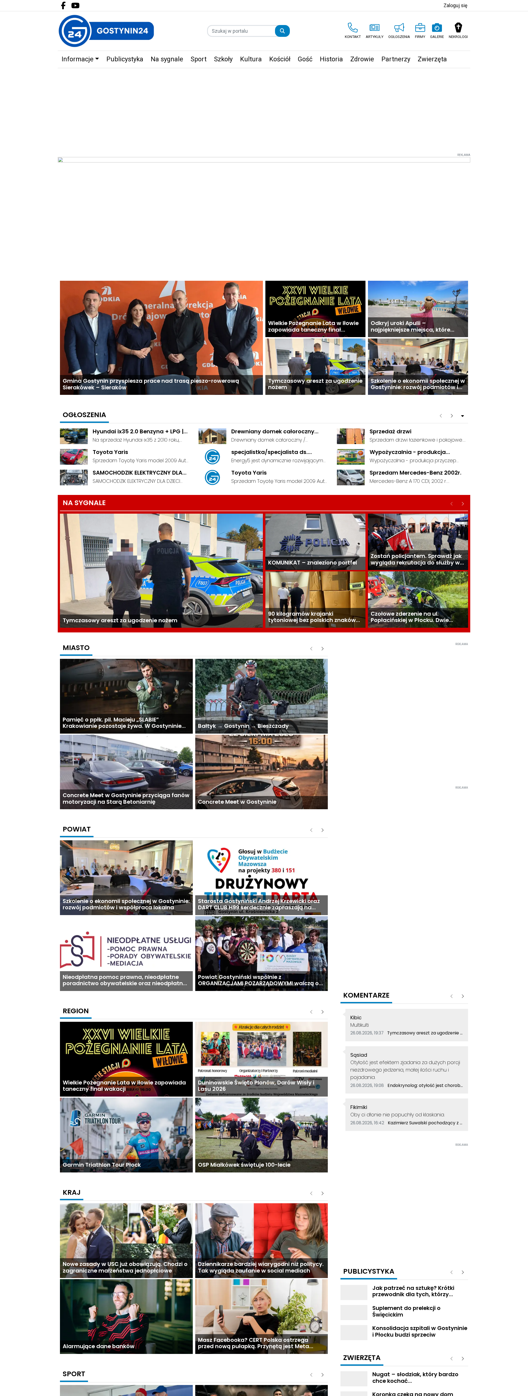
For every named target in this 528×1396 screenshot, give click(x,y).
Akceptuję (504, 1385)
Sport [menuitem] (199, 59)
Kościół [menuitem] (279, 59)
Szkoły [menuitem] (223, 59)
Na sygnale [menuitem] (167, 59)
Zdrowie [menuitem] (362, 59)
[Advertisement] (264, 109)
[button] (463, 59)
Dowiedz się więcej (462, 1385)
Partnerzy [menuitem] (395, 59)
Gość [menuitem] (305, 59)
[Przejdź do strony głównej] (106, 31)
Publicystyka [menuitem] (124, 59)
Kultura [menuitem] (251, 59)
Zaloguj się (456, 5)
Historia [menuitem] (331, 59)
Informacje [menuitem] (78, 59)
